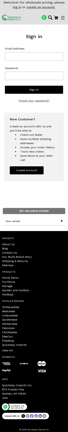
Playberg (8, 340)
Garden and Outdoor (16, 290)
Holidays (7, 294)
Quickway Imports (14, 344)
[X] (23, 416)
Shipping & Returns (15, 261)
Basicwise (8, 311)
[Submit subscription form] (62, 221)
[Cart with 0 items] (56, 17)
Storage (7, 286)
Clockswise (9, 332)
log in (17, 7)
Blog (5, 248)
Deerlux (7, 336)
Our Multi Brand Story (17, 257)
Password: (11, 68)
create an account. (41, 7)
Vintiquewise (10, 307)
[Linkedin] (40, 416)
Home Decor (10, 277)
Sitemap (7, 265)
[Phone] (44, 17)
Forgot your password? (34, 100)
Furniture (8, 282)
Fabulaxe (8, 328)
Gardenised (9, 319)
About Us (8, 244)
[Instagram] (36, 416)
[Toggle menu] (63, 18)
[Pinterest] (27, 416)
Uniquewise (10, 315)
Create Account (26, 170)
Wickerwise (9, 323)
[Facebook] (32, 416)
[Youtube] (44, 416)
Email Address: (15, 48)
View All (7, 350)
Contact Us (9, 252)
